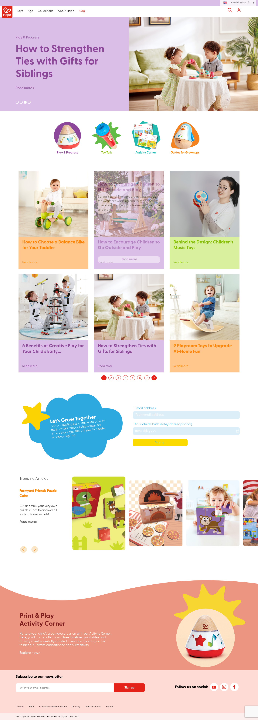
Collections (45, 11)
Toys (20, 11)
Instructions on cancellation (53, 707)
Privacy (76, 707)
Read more (53, 259)
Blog (82, 11)
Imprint (109, 707)
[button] (238, 3)
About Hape (66, 11)
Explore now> (29, 653)
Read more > (25, 88)
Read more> (28, 522)
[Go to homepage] (7, 12)
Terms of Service (93, 707)
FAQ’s (31, 707)
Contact (20, 707)
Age (30, 11)
